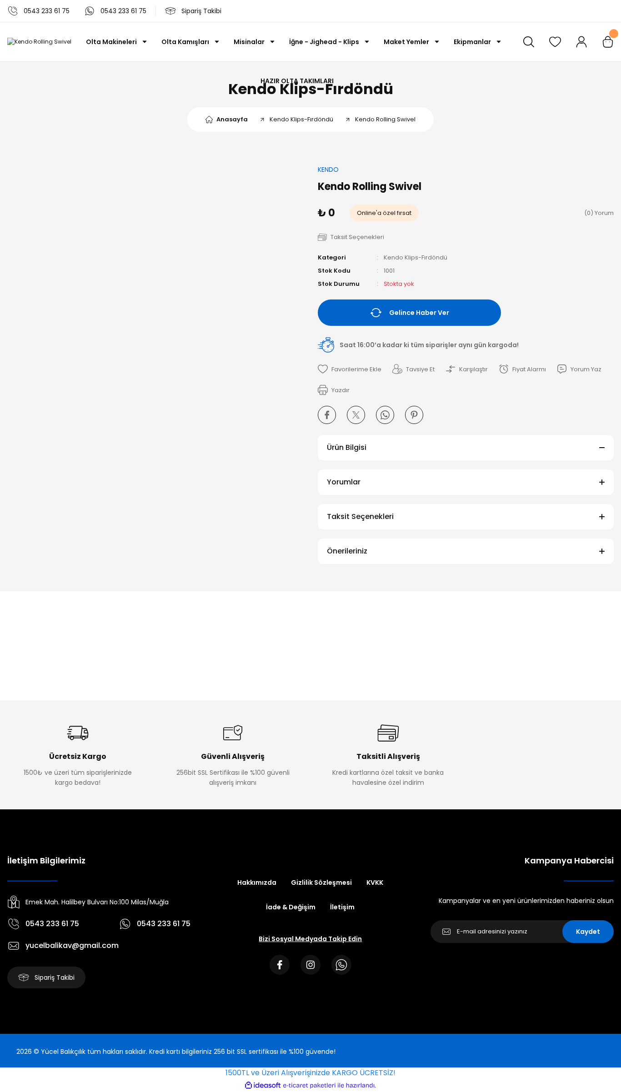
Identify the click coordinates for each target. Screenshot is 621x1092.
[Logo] (39, 42)
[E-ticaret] (309, 1085)
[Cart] (608, 42)
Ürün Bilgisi (346, 447)
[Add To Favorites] (349, 369)
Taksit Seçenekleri (360, 516)
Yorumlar (344, 482)
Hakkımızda (256, 882)
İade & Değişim (291, 907)
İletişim (342, 907)
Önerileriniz (347, 551)
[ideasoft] (263, 1085)
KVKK (374, 882)
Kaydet (588, 931)
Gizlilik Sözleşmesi (321, 882)
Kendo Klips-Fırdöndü (415, 257)
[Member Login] (581, 42)
